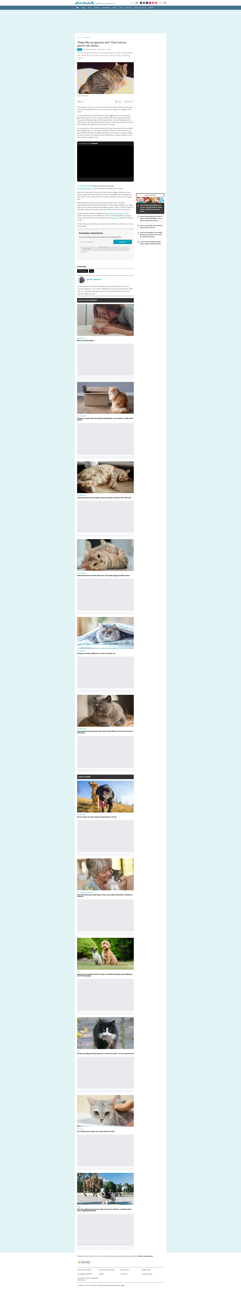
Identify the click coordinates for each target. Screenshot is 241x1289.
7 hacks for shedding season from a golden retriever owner (150, 243)
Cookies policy (146, 1270)
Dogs (83, 8)
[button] (162, 3)
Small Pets (106, 8)
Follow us (120, 101)
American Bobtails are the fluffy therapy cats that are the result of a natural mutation (151, 235)
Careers (101, 1274)
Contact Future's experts (106, 1270)
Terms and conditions (84, 1270)
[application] (105, 161)
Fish (121, 8)
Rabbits (97, 8)
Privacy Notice (87, 248)
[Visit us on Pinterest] (150, 3)
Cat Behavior (86, 37)
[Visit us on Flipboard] (156, 3)
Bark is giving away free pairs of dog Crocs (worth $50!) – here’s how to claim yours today (151, 218)
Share (81, 101)
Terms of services (103, 247)
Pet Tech (128, 8)
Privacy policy (124, 1270)
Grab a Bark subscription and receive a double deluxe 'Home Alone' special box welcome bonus (151, 208)
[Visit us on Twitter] (147, 3)
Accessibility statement (85, 1274)
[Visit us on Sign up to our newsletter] (141, 3)
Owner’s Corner (140, 8)
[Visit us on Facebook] (144, 3)
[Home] (77, 8)
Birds (115, 8)
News (79, 49)
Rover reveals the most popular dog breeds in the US (151, 226)
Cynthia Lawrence (90, 49)
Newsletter (130, 101)
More (151, 8)
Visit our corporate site (145, 1256)
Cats (89, 8)
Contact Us (123, 1274)
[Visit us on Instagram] (153, 3)
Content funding (147, 1274)
